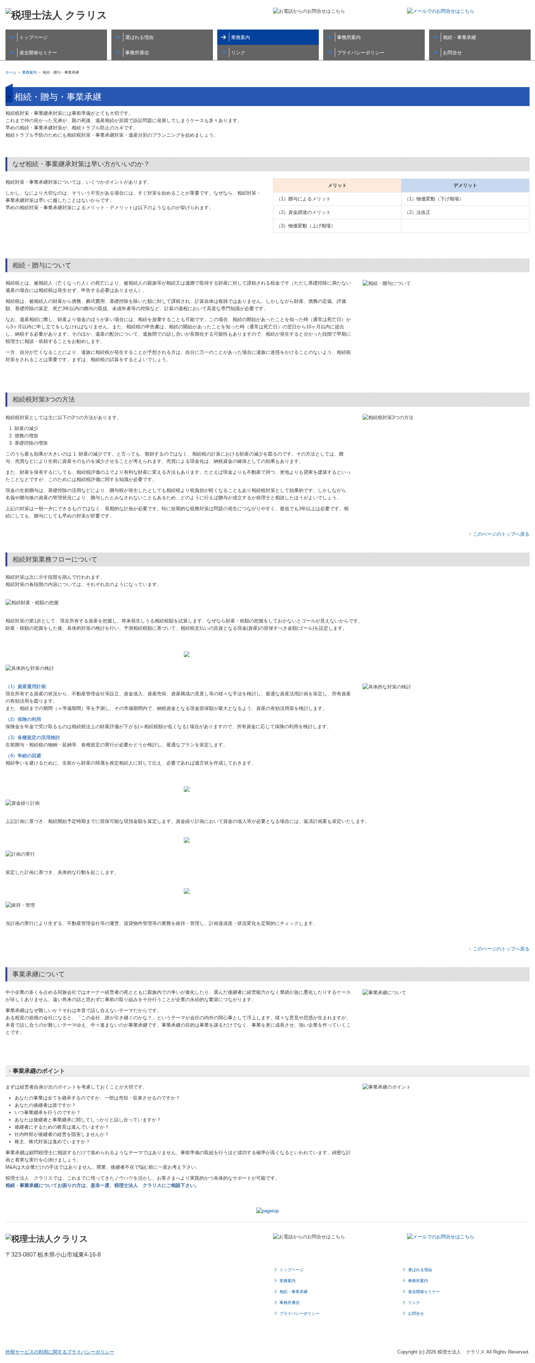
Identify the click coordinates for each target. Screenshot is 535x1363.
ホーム (10, 72)
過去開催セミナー (38, 52)
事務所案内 (349, 37)
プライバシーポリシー (360, 52)
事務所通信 (137, 52)
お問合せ (452, 52)
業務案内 (240, 37)
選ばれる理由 (139, 37)
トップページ (33, 37)
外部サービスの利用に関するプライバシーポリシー (59, 1352)
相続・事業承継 (459, 37)
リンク (238, 52)
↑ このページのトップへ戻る (499, 534)
